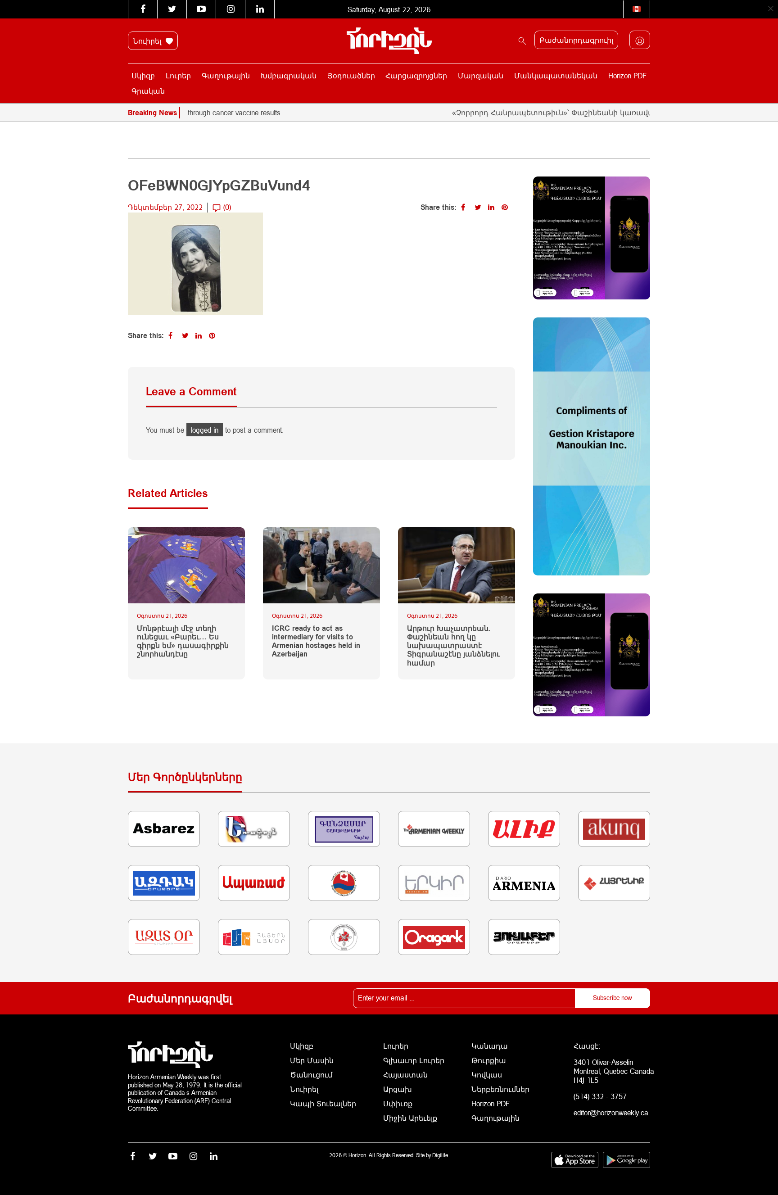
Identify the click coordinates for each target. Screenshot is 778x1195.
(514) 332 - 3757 (600, 1096)
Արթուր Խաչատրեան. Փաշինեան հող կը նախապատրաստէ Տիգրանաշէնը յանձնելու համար (453, 645)
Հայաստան (405, 1074)
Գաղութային (226, 75)
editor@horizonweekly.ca (611, 1112)
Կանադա (489, 1045)
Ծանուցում (311, 1074)
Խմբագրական (289, 75)
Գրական (148, 90)
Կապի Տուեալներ (323, 1103)
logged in (204, 429)
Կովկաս (486, 1074)
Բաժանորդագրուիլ (576, 40)
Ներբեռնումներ (500, 1089)
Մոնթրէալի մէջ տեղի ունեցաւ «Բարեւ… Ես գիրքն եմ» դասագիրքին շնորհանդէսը (183, 641)
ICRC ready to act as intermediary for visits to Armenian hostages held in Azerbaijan (316, 641)
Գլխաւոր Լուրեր (413, 1060)
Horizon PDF (627, 75)
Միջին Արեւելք (410, 1118)
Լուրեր (178, 75)
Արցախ (397, 1089)
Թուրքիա (488, 1060)
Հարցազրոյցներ (416, 75)
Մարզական (480, 75)
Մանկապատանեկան (555, 75)
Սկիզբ (143, 75)
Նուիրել (148, 40)
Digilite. (440, 1155)
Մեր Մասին (312, 1060)
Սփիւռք (397, 1103)
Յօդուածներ (351, 75)
